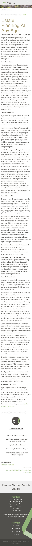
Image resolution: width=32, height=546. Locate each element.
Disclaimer (18, 543)
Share (5, 412)
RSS (17, 534)
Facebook (17, 528)
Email (23, 412)
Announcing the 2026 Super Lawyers (17, 449)
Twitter (17, 525)
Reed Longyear (9, 2)
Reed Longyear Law (16, 429)
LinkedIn (17, 531)
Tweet (14, 412)
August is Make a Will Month (17, 445)
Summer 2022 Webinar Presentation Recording (18, 470)
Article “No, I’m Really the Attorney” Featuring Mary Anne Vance (17, 440)
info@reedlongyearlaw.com (16, 504)
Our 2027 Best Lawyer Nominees (17, 435)
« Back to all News (6, 10)
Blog (24, 14)
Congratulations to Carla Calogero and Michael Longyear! (17, 454)
